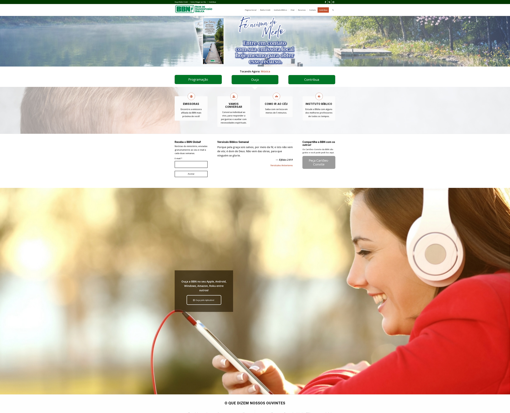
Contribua (212, 2)
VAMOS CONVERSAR (233, 105)
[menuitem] (182, 2)
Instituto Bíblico (319, 104)
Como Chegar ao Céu (198, 2)
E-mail (178, 158)
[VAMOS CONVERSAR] (234, 96)
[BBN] (194, 10)
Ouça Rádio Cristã (181, 2)
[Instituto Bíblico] (319, 96)
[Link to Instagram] (333, 2)
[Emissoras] (191, 96)
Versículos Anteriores (281, 165)
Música (265, 71)
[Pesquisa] (333, 10)
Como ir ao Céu (276, 104)
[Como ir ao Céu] (276, 96)
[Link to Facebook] (325, 2)
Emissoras (191, 104)
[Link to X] (329, 2)
